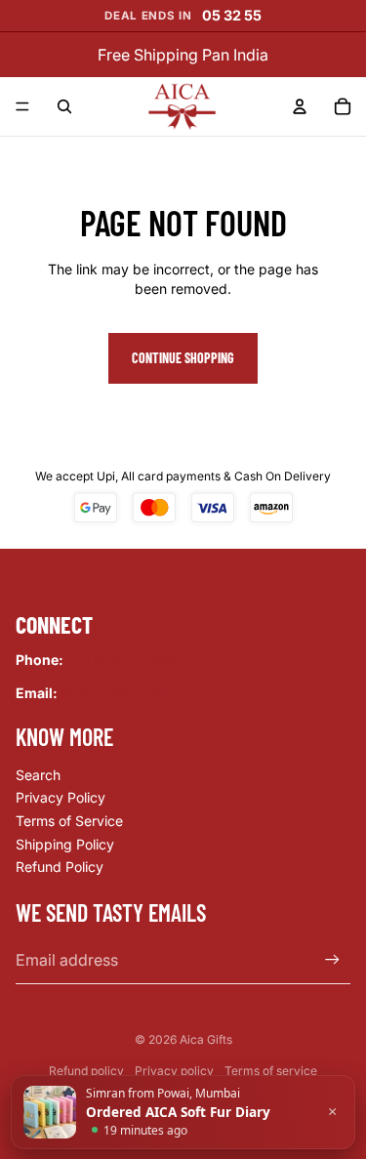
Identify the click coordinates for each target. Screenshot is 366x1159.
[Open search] (64, 106)
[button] (183, 1112)
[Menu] (22, 106)
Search (38, 774)
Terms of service (270, 1070)
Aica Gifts (206, 1039)
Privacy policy (174, 1070)
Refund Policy (59, 866)
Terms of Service (69, 820)
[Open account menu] (299, 106)
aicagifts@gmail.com (128, 692)
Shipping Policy (65, 844)
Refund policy (86, 1070)
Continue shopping (183, 358)
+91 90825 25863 (125, 659)
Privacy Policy (60, 797)
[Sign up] (332, 960)
